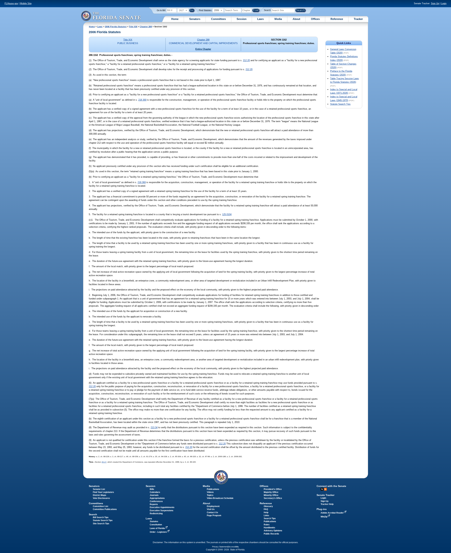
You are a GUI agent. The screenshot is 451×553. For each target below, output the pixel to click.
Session (241, 18)
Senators (194, 18)
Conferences (156, 501)
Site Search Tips (101, 524)
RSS (325, 489)
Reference (336, 18)
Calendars (155, 492)
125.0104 (226, 214)
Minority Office (271, 495)
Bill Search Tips (101, 517)
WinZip (324, 517)
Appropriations (157, 498)
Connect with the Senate (331, 486)
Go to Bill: (161, 10)
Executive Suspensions (161, 510)
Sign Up (435, 3)
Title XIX (133, 27)
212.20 (246, 60)
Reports (154, 504)
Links (266, 515)
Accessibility (233, 547)
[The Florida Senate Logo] (111, 16)
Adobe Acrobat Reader (332, 513)
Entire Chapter (203, 49)
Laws (260, 18)
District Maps (99, 495)
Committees (218, 18)
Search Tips (270, 518)
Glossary (268, 506)
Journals (154, 495)
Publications (213, 489)
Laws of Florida (157, 528)
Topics (210, 495)
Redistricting (156, 513)
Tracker (358, 18)
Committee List (100, 506)
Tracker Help (327, 504)
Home (174, 18)
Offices (315, 18)
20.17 (104, 462)
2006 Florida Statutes (115, 27)
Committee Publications (105, 509)
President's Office (273, 489)
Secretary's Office (273, 498)
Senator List (99, 489)
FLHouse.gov (11, 3)
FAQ (266, 509)
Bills (152, 489)
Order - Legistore (158, 532)
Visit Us (211, 509)
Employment (213, 506)
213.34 (154, 427)
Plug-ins (322, 509)
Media (278, 18)
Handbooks (269, 528)
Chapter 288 (146, 27)
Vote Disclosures (101, 498)
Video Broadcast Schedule (220, 498)
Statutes (154, 521)
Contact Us (212, 512)
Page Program (214, 515)
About (296, 18)
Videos (210, 492)
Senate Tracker (325, 495)
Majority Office (271, 492)
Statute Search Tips (340, 104)
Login (443, 3)
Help (266, 512)
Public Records (271, 534)
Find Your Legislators (103, 492)
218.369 (142, 100)
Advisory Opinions (273, 531)
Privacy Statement (220, 547)
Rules (267, 525)
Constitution (156, 525)
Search (267, 10)
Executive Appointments (162, 507)
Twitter (322, 489)
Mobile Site (26, 3)
